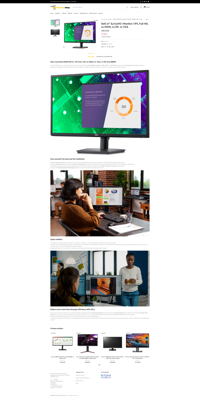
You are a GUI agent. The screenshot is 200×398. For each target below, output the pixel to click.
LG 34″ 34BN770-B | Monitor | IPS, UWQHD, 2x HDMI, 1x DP (62, 357)
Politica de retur (79, 381)
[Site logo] (60, 7)
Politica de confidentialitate (82, 378)
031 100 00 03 (53, 384)
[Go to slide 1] (99, 364)
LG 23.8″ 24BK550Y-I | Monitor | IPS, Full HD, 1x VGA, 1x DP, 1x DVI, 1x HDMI (112, 357)
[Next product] (149, 19)
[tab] (91, 55)
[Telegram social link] (149, 2)
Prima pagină (104, 19)
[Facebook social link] (141, 2)
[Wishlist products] (140, 7)
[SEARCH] (127, 7)
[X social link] (143, 2)
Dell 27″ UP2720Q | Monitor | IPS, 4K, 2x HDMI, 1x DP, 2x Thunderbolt (137, 357)
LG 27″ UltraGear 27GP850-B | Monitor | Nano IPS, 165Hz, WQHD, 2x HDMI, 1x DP (87, 357)
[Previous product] (145, 19)
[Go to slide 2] (100, 364)
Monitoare (109, 44)
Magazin (110, 19)
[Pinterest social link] (145, 2)
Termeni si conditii (80, 375)
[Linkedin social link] (147, 2)
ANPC (77, 383)
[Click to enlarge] (64, 47)
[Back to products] (147, 19)
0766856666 (53, 383)
